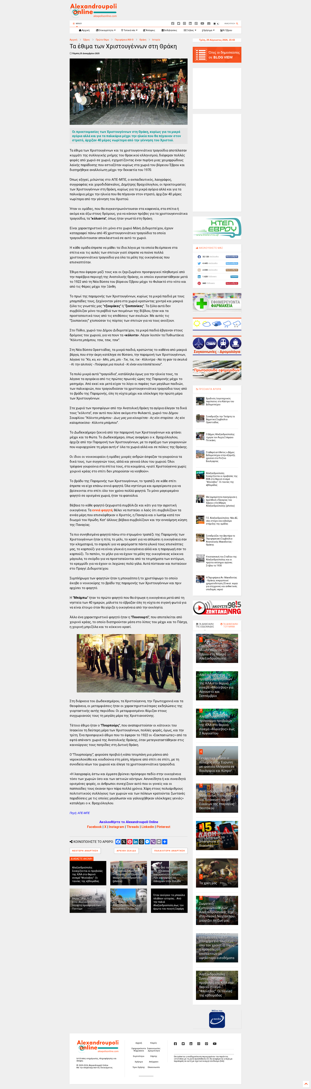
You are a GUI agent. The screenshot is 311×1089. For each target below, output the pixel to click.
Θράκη (142, 39)
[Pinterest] (196, 23)
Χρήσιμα (207, 30)
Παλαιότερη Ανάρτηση (169, 851)
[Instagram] (184, 23)
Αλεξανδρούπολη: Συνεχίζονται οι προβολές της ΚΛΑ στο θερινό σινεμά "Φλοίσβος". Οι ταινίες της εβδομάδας (87, 874)
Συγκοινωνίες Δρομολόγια (153, 1049)
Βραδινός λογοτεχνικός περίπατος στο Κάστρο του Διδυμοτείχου (220, 401)
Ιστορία (156, 39)
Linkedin (148, 827)
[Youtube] (202, 23)
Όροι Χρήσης (139, 1067)
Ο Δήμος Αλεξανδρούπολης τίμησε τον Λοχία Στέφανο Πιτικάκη (220, 437)
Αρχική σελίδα (126, 851)
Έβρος (86, 39)
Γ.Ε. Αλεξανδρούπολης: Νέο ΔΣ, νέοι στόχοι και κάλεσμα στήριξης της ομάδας (222, 521)
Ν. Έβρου (227, 30)
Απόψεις (150, 30)
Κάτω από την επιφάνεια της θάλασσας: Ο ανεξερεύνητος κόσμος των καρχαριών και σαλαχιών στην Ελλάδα (167, 874)
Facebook (94, 827)
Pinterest (163, 827)
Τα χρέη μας (208, 883)
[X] (178, 23)
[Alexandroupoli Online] (93, 16)
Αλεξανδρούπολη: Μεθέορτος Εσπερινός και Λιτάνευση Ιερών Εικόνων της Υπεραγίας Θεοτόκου (216, 799)
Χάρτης (153, 1056)
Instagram (116, 827)
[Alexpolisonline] (208, 23)
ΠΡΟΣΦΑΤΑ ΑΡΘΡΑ (209, 389)
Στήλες (190, 30)
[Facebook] (172, 23)
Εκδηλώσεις (170, 30)
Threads (133, 827)
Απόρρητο (153, 1062)
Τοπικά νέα (129, 30)
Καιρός (153, 1043)
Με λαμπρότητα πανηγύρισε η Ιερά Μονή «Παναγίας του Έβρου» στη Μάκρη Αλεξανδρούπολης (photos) (128, 874)
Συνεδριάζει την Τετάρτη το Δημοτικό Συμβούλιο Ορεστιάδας (220, 419)
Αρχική (85, 30)
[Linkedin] (190, 23)
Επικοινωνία (154, 1067)
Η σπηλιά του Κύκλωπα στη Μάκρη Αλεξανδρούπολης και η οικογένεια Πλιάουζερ (126, 903)
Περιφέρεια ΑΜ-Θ (124, 39)
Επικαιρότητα (105, 30)
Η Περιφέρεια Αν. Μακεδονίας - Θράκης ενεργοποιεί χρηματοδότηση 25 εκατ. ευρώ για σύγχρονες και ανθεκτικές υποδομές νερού (222, 583)
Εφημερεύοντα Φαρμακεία (139, 1049)
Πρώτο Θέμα (102, 39)
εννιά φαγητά (102, 510)
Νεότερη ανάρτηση (85, 851)
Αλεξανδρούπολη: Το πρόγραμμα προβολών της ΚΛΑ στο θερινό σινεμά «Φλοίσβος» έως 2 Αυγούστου (217, 724)
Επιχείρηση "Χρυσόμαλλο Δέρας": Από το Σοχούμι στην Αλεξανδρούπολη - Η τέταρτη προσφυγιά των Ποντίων (87, 902)
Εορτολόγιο (138, 1056)
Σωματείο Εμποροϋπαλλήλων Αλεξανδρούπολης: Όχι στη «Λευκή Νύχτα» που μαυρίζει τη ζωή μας (216, 912)
